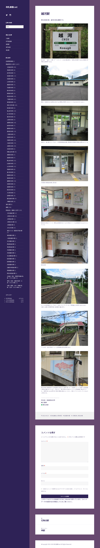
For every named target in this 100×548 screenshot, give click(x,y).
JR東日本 (75, 416)
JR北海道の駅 (10, 213)
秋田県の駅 (10, 79)
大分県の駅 (10, 193)
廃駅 (7, 207)
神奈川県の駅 (10, 105)
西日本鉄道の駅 (11, 273)
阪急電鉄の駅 (10, 259)
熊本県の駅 (10, 190)
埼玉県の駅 (10, 96)
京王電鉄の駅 (10, 241)
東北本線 (80, 416)
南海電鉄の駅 (10, 270)
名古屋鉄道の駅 (11, 256)
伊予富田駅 (9, 41)
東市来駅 (8, 47)
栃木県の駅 (10, 90)
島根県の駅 (10, 158)
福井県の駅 (10, 117)
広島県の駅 (10, 163)
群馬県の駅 (10, 93)
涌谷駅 (7, 50)
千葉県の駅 (10, 99)
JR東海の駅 (10, 219)
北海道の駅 (10, 67)
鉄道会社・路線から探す (12, 210)
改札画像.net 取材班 (56, 416)
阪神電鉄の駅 (10, 261)
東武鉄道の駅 (10, 247)
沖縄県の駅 (10, 201)
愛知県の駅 (10, 131)
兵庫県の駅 (10, 146)
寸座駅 (7, 38)
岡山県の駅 (10, 160)
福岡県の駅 (10, 181)
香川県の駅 (10, 172)
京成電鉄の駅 (10, 250)
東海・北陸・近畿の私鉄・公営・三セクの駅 (14, 281)
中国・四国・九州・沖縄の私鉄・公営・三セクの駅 (14, 286)
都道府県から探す (10, 64)
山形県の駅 (10, 82)
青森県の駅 (10, 70)
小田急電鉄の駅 (11, 238)
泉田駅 (7, 44)
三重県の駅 (10, 134)
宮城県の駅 (10, 76)
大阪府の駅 (10, 143)
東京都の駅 (10, 102)
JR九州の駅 (10, 228)
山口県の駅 (10, 166)
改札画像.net (11, 7)
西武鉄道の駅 (10, 244)
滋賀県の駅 (10, 137)
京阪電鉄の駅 (10, 264)
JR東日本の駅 (10, 216)
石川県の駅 (10, 114)
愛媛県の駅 (10, 175)
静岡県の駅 (10, 128)
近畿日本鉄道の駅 (11, 267)
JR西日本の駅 (10, 222)
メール (43, 473)
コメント (44, 441)
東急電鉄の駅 (10, 235)
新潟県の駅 (10, 108)
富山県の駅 (10, 111)
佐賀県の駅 (10, 184)
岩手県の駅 (10, 73)
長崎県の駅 (10, 187)
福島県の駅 (10, 84)
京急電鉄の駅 (10, 253)
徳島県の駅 (10, 169)
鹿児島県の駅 (10, 198)
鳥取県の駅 (10, 155)
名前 (43, 465)
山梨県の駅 (10, 120)
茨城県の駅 (10, 87)
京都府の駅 (10, 140)
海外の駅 (8, 204)
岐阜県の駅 (10, 125)
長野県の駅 (10, 122)
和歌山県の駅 (10, 152)
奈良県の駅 (10, 149)
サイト (43, 481)
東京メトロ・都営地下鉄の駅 (14, 231)
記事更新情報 (9, 61)
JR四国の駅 (10, 225)
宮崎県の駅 (10, 195)
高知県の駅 (10, 178)
